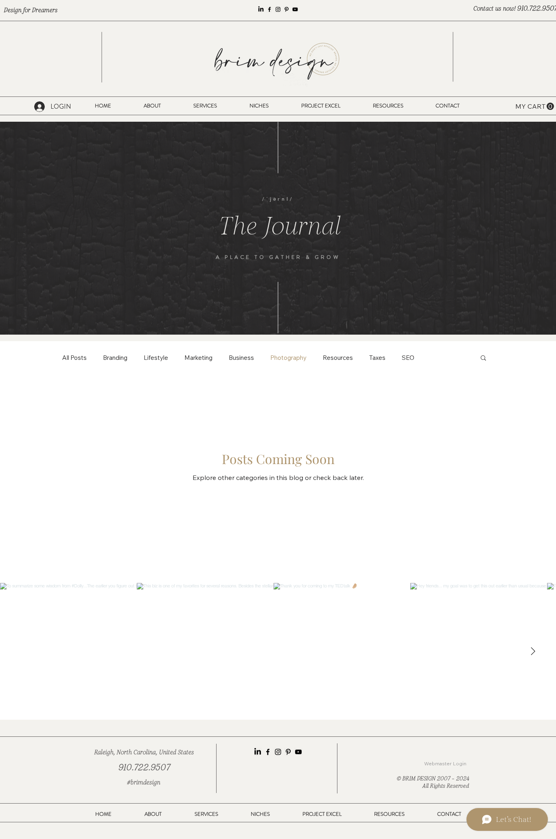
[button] (259, 106)
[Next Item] (533, 651)
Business (241, 357)
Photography (288, 357)
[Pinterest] (286, 9)
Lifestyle (156, 357)
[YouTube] (295, 9)
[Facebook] (269, 9)
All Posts (74, 357)
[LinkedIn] (261, 9)
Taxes (377, 357)
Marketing (198, 357)
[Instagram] (278, 9)
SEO (408, 357)
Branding (115, 357)
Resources (338, 357)
